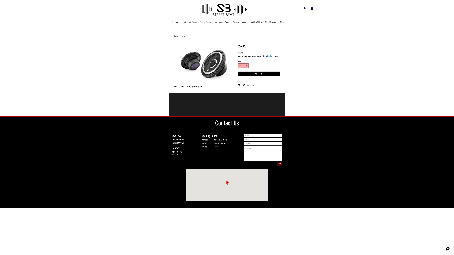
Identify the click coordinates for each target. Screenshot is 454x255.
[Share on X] (252, 84)
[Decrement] (239, 66)
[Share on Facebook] (239, 84)
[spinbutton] (243, 66)
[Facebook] (177, 154)
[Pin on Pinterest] (243, 84)
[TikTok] (181, 154)
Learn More (274, 56)
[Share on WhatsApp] (248, 84)
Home (176, 36)
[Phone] (305, 8)
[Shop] (312, 8)
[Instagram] (173, 154)
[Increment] (246, 66)
